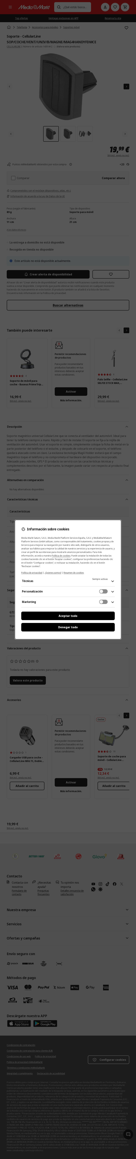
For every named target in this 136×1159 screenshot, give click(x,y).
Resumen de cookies (74, 572)
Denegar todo (68, 627)
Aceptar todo (68, 616)
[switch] (103, 591)
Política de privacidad (31, 572)
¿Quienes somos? (53, 572)
